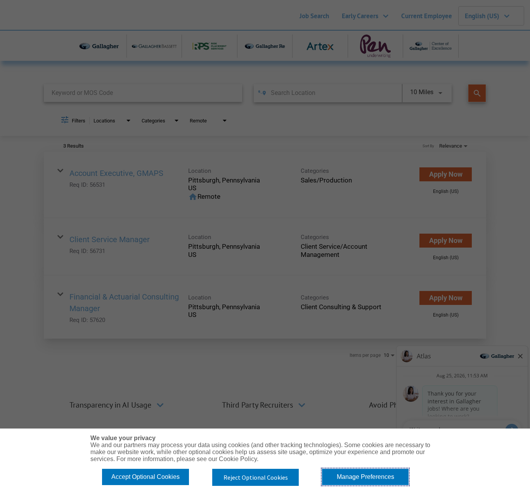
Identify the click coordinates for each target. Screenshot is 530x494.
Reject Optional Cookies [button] (255, 477)
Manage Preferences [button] (365, 476)
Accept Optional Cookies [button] (145, 476)
